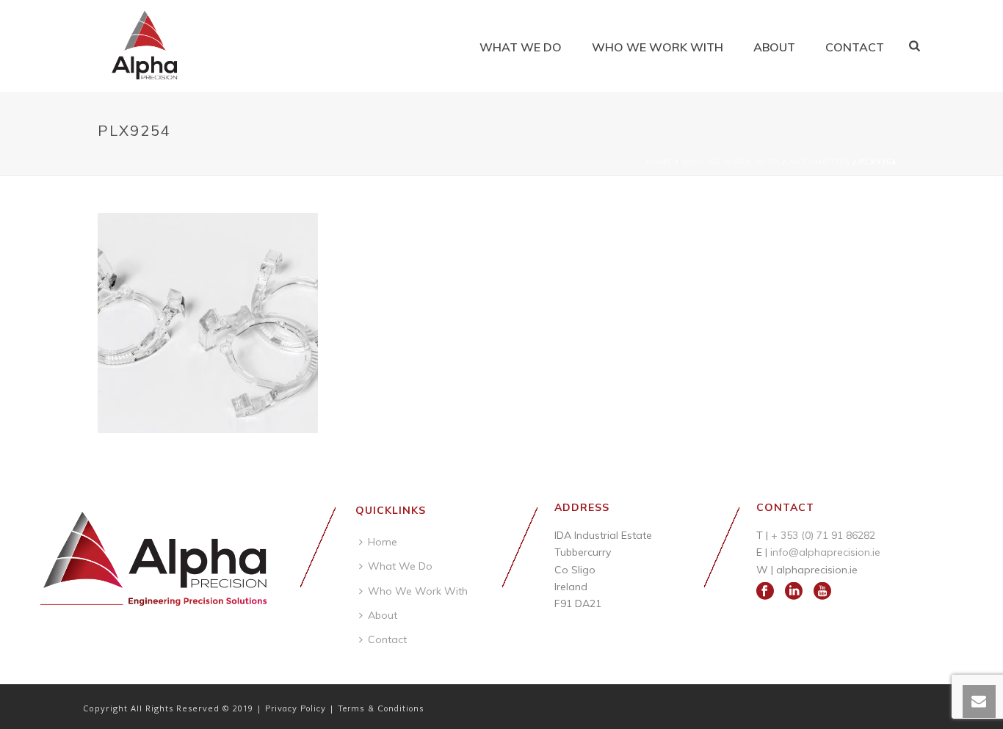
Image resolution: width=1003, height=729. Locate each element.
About (774, 47)
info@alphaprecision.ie (825, 552)
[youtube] (822, 591)
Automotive (819, 162)
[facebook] (765, 591)
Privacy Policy (297, 708)
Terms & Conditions (381, 708)
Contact (854, 47)
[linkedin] (794, 591)
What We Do (520, 47)
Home (659, 162)
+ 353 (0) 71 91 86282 (823, 535)
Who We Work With (657, 47)
